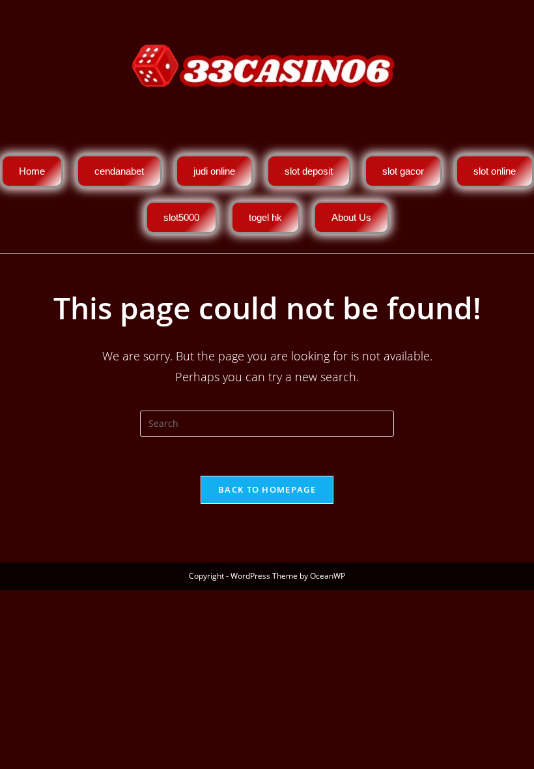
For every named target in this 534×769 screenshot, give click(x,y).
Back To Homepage (267, 489)
